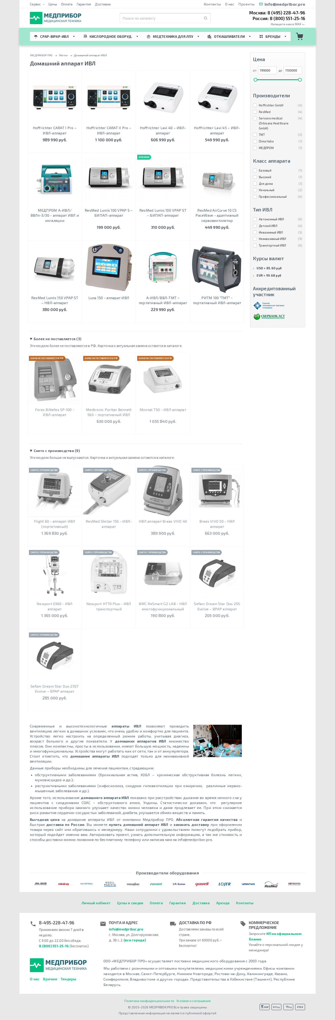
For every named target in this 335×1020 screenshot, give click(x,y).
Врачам (50, 979)
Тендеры (68, 979)
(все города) (135, 940)
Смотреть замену (54, 426)
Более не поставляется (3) (57, 339)
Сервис (36, 4)
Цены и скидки (130, 903)
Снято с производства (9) (57, 450)
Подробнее (54, 236)
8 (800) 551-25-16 (54, 946)
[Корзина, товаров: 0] (299, 36)
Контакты (212, 4)
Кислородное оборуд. (111, 36)
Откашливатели (229, 36)
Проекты (246, 4)
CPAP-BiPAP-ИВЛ (54, 36)
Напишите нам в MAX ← (288, 24)
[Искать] (205, 18)
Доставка (103, 4)
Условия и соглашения (193, 1001)
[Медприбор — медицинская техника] (55, 18)
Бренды (273, 36)
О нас (229, 4)
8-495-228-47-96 (56, 922)
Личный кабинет (96, 903)
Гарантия (84, 4)
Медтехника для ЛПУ (173, 36)
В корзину (54, 148)
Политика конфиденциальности (149, 1001)
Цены (52, 4)
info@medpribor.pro (285, 4)
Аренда (223, 903)
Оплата (67, 4)
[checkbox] (277, 105)
